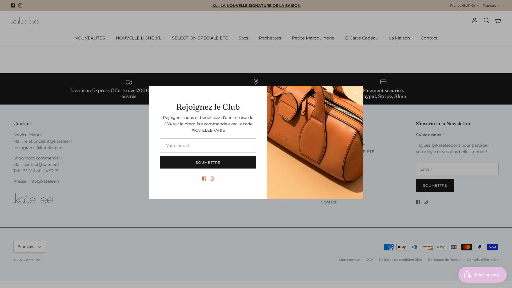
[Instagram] (212, 179)
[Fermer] (356, 93)
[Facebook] (204, 179)
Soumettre (208, 162)
